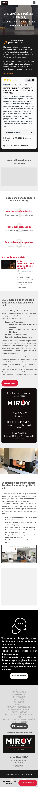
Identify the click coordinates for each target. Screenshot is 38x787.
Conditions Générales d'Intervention (19, 733)
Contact (19, 704)
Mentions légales (19, 712)
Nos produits (19, 697)
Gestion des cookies (19, 722)
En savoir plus (8, 73)
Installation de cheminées (19, 709)
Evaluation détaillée (12, 132)
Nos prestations (19, 692)
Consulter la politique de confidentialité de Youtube (19, 179)
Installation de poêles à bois (19, 707)
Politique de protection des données (19, 719)
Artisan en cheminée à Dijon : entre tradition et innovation (26, 265)
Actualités (19, 699)
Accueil (19, 689)
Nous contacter (19, 676)
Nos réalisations (19, 694)
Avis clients (19, 702)
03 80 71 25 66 (20, 766)
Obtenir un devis (27, 783)
